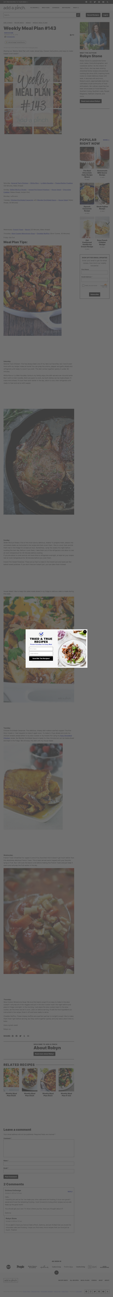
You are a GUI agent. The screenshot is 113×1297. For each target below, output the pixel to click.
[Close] (85, 632)
